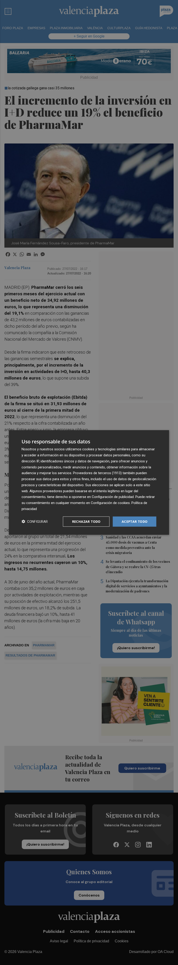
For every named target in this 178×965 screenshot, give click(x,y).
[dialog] (89, 482)
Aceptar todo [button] (135, 521)
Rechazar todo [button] (86, 521)
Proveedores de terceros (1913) (97, 473)
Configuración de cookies (110, 503)
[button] (35, 521)
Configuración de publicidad (113, 497)
